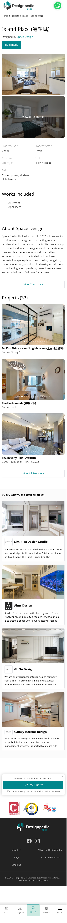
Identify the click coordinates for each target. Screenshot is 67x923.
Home (5, 15)
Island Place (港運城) (32, 15)
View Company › (33, 284)
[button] (60, 910)
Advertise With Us (50, 857)
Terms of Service (26, 880)
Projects (15, 15)
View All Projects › (33, 473)
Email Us (16, 864)
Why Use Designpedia (50, 850)
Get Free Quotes (33, 785)
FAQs (16, 857)
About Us (16, 850)
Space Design (25, 37)
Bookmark (11, 44)
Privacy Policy (42, 880)
